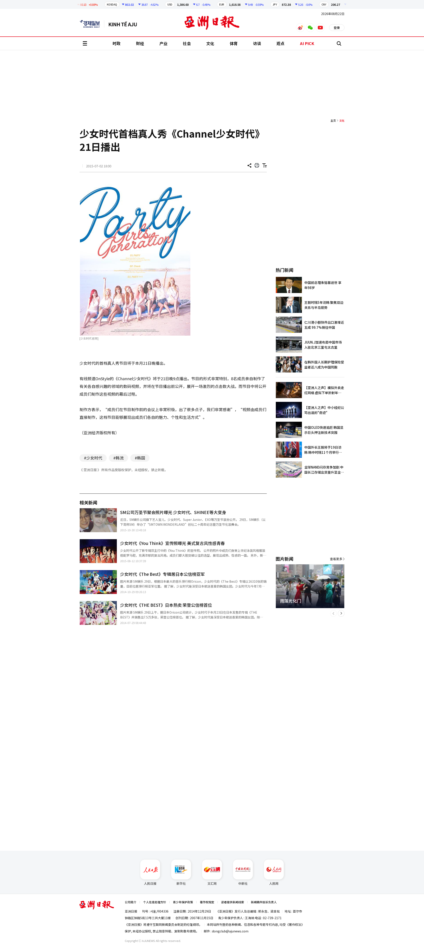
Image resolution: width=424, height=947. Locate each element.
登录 (337, 27)
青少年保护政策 (183, 902)
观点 (280, 43)
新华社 (181, 883)
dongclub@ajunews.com (230, 931)
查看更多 (336, 558)
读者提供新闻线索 (232, 902)
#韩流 (118, 458)
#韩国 (140, 458)
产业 (163, 43)
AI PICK (307, 43)
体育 (234, 43)
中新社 (243, 883)
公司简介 (130, 902)
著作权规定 (207, 902)
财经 (140, 43)
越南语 (125, 23)
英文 (92, 24)
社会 (187, 43)
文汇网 (212, 883)
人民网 (273, 883)
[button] (333, 613)
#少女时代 (93, 458)
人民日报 (150, 883)
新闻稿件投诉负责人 (264, 902)
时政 (117, 43)
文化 (210, 43)
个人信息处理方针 (154, 902)
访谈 (257, 43)
